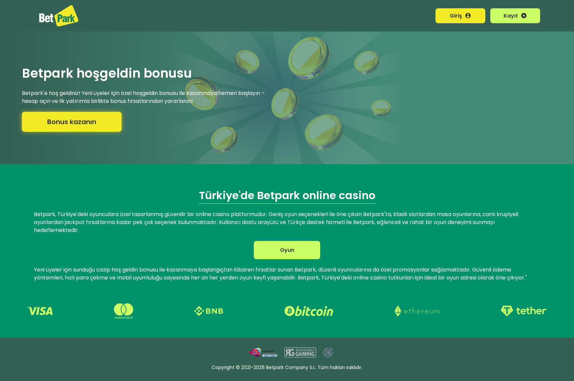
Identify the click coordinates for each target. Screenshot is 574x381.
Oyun (287, 250)
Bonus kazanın (71, 121)
